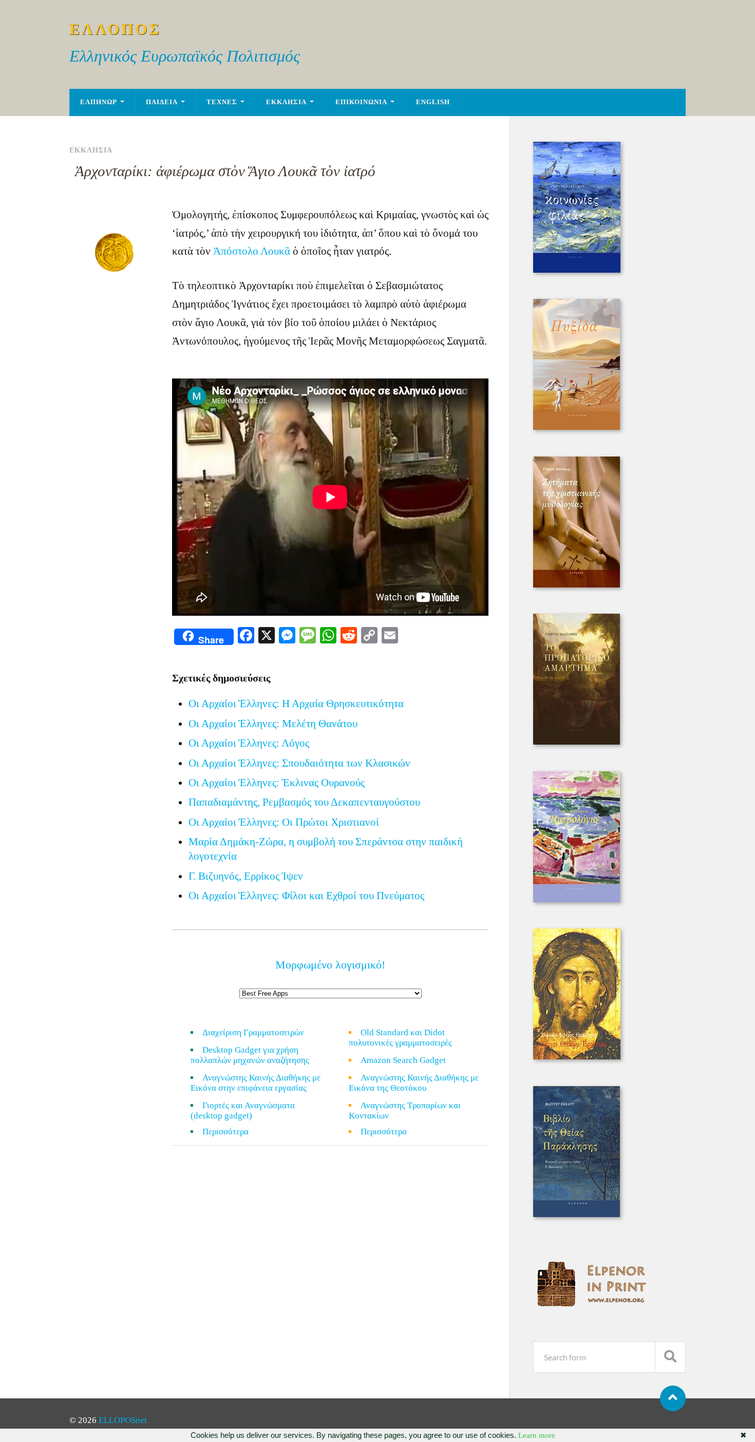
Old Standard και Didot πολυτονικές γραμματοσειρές (400, 1038)
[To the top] (673, 1398)
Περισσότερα (231, 1131)
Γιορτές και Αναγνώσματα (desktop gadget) (243, 1111)
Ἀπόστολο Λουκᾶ (251, 251)
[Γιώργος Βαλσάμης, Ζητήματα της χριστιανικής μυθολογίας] (576, 584)
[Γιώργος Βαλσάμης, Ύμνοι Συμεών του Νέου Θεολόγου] (576, 1056)
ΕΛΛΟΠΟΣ (115, 29)
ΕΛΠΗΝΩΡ (98, 102)
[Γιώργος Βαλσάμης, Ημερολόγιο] (576, 899)
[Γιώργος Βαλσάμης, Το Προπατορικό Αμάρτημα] (576, 741)
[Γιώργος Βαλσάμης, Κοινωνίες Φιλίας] (576, 269)
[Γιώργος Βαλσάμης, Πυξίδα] (576, 427)
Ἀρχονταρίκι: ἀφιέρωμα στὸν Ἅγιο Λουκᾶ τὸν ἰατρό (225, 171)
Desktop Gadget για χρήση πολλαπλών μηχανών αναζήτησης (250, 1055)
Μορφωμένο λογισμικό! (330, 964)
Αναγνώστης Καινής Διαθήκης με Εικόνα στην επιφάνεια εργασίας (255, 1083)
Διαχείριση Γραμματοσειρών (253, 1032)
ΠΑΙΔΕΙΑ (162, 102)
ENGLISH (433, 102)
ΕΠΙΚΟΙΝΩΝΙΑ (361, 102)
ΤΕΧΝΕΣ (221, 102)
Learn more (536, 1435)
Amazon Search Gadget (403, 1060)
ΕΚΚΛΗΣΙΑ (286, 102)
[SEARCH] (670, 1357)
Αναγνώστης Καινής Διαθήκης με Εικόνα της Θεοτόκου (414, 1083)
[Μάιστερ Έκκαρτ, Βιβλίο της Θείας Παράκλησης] (576, 1214)
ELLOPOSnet (123, 1420)
